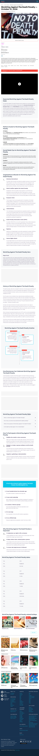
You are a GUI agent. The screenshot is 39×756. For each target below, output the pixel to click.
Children (30, 695)
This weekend (22, 713)
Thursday (21, 719)
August (21, 700)
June (20, 698)
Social (9, 65)
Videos (11, 706)
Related (6, 66)
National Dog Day (32, 726)
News (11, 704)
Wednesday (22, 718)
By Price (30, 710)
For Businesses (12, 698)
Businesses (25, 65)
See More (33, 632)
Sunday (21, 715)
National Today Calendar (24, 726)
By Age (30, 707)
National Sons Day (32, 719)
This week (21, 714)
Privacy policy (17, 750)
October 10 (22, 563)
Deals (2, 65)
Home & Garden (31, 697)
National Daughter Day (33, 724)
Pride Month (31, 722)
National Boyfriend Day (33, 718)
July (20, 699)
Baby (30, 693)
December (21, 705)
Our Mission (12, 693)
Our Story (12, 694)
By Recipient (31, 711)
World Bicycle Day (32, 725)
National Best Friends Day (33, 723)
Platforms (5, 65)
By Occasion (31, 709)
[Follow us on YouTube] (21, 741)
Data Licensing (12, 718)
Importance (32, 65)
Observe (2, 66)
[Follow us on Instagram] (26, 741)
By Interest (31, 708)
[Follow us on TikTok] (30, 741)
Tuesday (21, 717)
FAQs (28, 65)
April (20, 696)
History (18, 65)
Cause (9, 11)
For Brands (12, 700)
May (20, 697)
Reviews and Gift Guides (24, 730)
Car (29, 694)
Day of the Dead (31, 717)
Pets (29, 699)
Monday (21, 716)
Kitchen (30, 698)
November (21, 704)
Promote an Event (13, 710)
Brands (12, 65)
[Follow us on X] (28, 741)
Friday (21, 720)
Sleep (30, 700)
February (21, 694)
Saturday (21, 721)
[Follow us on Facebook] (23, 741)
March (21, 695)
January (21, 693)
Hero (15, 65)
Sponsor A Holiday (13, 717)
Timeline (21, 65)
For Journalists (12, 699)
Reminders (12, 705)
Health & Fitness (31, 696)
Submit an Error (13, 711)
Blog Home (22, 734)
